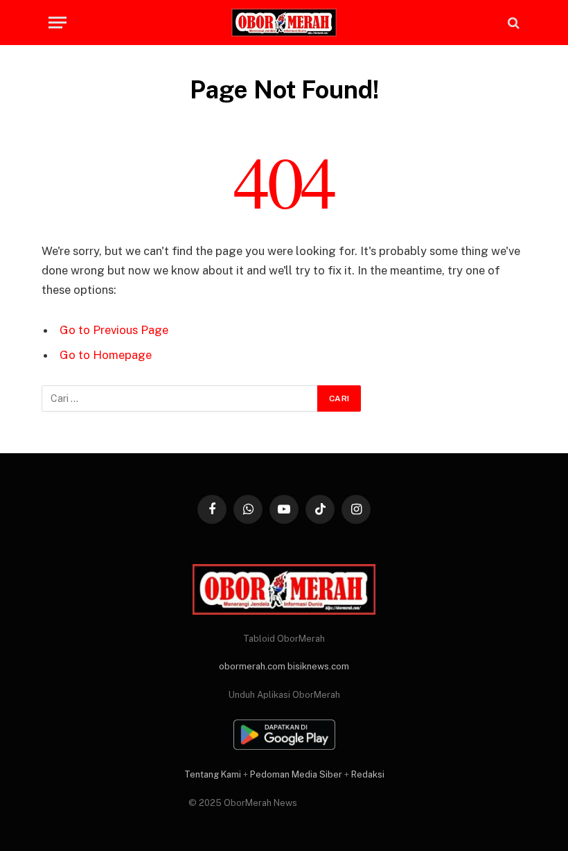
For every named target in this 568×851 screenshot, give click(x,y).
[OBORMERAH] (284, 22)
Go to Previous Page (114, 330)
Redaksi (367, 774)
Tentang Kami (212, 774)
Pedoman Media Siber (296, 774)
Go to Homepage (106, 355)
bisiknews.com (318, 666)
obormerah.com (252, 666)
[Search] (512, 22)
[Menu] (57, 22)
